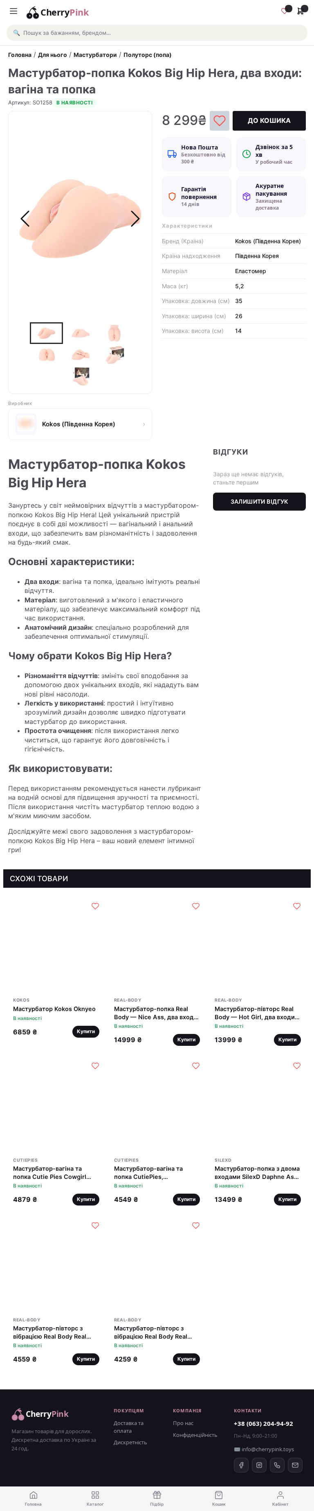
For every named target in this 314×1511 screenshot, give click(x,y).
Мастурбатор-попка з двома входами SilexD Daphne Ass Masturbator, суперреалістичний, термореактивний (257, 1173)
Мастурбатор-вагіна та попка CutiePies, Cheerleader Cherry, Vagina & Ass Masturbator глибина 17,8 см (154, 1173)
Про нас (183, 1423)
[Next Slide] (135, 218)
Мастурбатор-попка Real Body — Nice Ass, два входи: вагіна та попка (156, 1013)
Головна (19, 54)
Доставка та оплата (129, 1426)
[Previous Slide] (24, 218)
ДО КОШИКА (269, 120)
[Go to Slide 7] (80, 376)
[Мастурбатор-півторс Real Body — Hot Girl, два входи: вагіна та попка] (258, 945)
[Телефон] (277, 1465)
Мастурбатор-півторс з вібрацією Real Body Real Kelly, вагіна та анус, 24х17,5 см (55, 1333)
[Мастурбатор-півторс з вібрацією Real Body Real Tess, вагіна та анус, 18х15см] (157, 1264)
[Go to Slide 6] (114, 355)
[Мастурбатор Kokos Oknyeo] (56, 945)
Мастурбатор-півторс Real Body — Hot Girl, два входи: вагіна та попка (255, 1013)
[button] (157, 33)
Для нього (52, 54)
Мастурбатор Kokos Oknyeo (54, 1009)
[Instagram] (259, 1465)
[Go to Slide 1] (46, 333)
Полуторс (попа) (147, 54)
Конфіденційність (195, 1435)
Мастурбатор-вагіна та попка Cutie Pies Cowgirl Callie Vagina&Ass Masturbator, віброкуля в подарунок (49, 1173)
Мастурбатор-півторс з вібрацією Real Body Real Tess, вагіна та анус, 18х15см (157, 1333)
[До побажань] (219, 121)
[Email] (295, 1465)
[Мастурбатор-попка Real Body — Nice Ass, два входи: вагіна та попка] (157, 945)
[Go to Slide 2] (80, 333)
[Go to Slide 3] (114, 333)
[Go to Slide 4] (46, 355)
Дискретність (130, 1442)
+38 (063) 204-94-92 (263, 1423)
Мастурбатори (95, 54)
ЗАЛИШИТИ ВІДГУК (260, 501)
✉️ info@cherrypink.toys (264, 1449)
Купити (86, 1031)
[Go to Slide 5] (80, 355)
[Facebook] (241, 1465)
